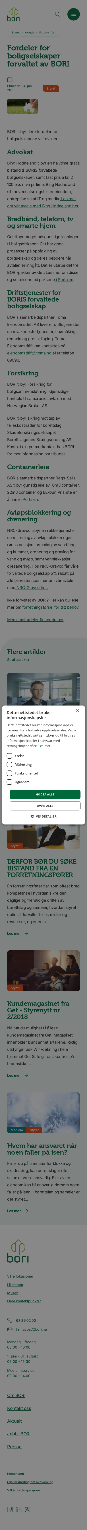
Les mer (44, 746)
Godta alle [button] (45, 794)
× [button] (77, 710)
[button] (43, 816)
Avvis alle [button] (45, 806)
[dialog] (43, 765)
